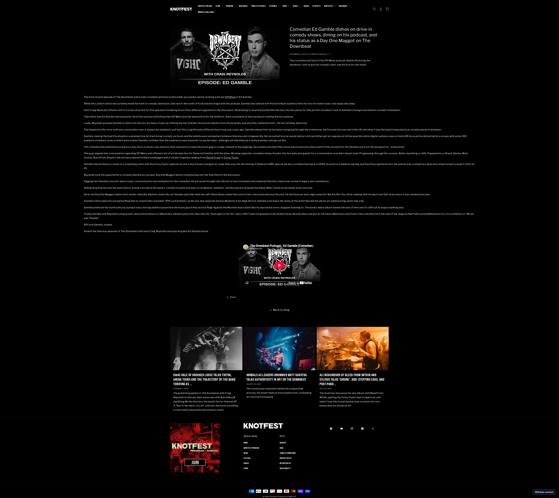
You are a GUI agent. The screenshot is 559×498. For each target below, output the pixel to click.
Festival (247, 458)
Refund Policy (285, 463)
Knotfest (274, 497)
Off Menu (230, 97)
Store (246, 468)
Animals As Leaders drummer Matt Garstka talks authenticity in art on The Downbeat (276, 377)
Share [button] (233, 297)
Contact (283, 443)
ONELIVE (292, 497)
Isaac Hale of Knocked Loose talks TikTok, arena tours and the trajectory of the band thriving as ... (204, 379)
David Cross (213, 157)
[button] (219, 6)
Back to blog (281, 309)
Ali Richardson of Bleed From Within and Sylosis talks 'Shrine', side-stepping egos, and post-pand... (352, 379)
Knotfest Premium (251, 448)
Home (246, 443)
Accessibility (285, 468)
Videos (246, 463)
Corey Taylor (231, 157)
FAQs (281, 448)
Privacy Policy (286, 458)
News (246, 453)
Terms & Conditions (288, 453)
